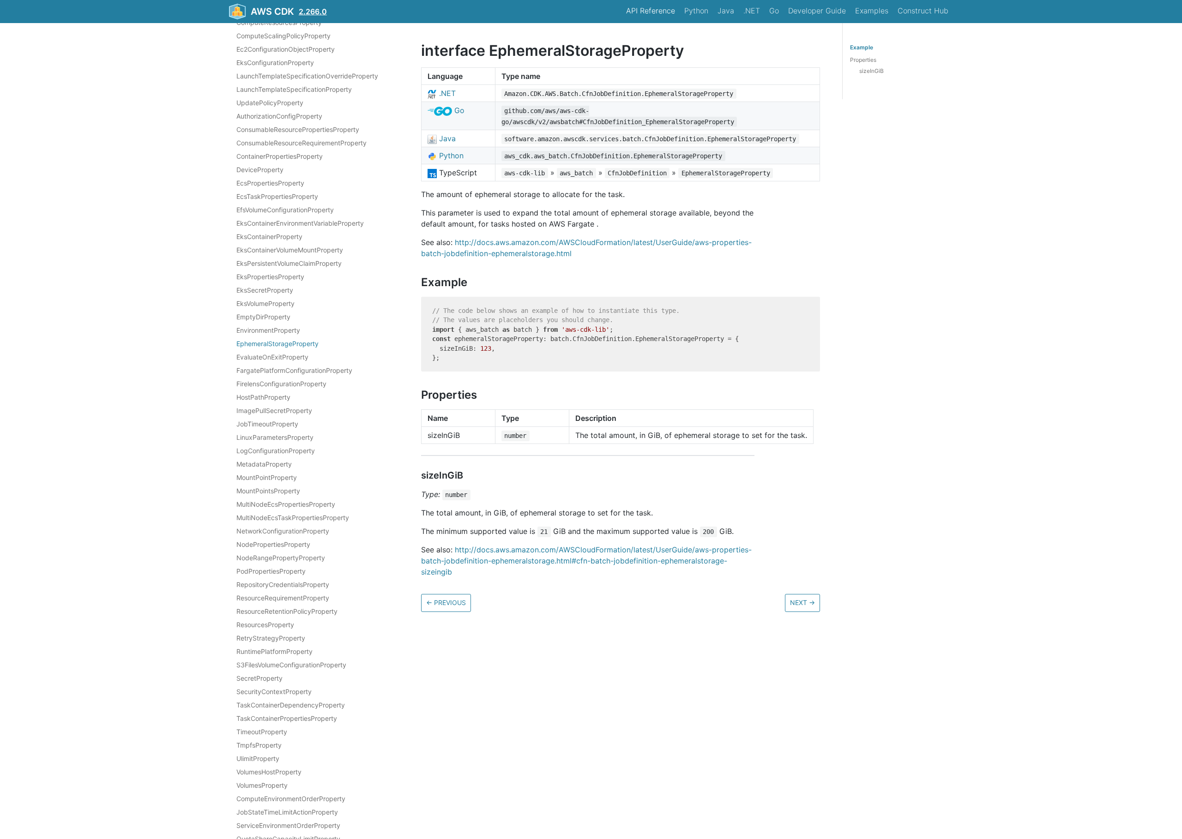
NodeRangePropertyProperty (280, 558)
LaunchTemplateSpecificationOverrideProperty (307, 76)
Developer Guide (817, 10)
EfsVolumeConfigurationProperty (285, 210)
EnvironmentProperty (268, 330)
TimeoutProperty (261, 732)
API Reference (650, 10)
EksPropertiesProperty (270, 277)
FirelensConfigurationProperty (281, 384)
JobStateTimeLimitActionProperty (287, 812)
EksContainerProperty (269, 236)
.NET (751, 10)
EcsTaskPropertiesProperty (277, 196)
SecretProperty (259, 678)
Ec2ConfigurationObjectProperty (285, 49)
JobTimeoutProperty (267, 424)
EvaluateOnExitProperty (272, 357)
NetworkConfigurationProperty (282, 531)
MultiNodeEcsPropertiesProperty (285, 504)
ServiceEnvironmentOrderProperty (288, 825)
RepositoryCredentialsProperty (282, 584)
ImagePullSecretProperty (274, 410)
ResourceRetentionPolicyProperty (287, 611)
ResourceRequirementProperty (282, 598)
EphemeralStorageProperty (277, 344)
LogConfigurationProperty (275, 451)
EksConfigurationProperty (275, 62)
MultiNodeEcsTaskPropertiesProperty (292, 517)
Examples (871, 10)
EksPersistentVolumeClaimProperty (289, 263)
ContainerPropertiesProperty (279, 156)
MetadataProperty (264, 464)
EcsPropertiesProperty (270, 183)
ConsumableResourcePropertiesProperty (297, 129)
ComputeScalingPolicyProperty (283, 36)
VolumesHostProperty (269, 772)
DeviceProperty (259, 170)
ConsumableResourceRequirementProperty (301, 143)
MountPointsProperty (268, 491)
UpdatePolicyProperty (269, 103)
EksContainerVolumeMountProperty (289, 250)
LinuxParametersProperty (275, 437)
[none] (416, 51)
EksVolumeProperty (265, 303)
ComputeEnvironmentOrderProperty (290, 799)
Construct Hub (923, 10)
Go (774, 10)
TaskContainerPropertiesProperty (286, 718)
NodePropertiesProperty (273, 544)
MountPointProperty (266, 477)
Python (696, 10)
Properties (863, 59)
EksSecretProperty (264, 290)
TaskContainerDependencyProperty (290, 705)
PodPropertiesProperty (271, 571)
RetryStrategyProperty (270, 638)
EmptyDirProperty (263, 317)
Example (861, 47)
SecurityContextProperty (274, 691)
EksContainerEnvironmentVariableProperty (300, 223)
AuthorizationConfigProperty (279, 116)
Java (726, 10)
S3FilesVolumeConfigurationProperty (291, 665)
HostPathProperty (263, 397)
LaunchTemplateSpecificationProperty (294, 89)
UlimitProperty (257, 758)
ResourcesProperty (265, 625)
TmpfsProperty (259, 745)
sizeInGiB (871, 70)
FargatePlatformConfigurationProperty (294, 370)
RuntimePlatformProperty (274, 651)
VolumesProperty (262, 785)
